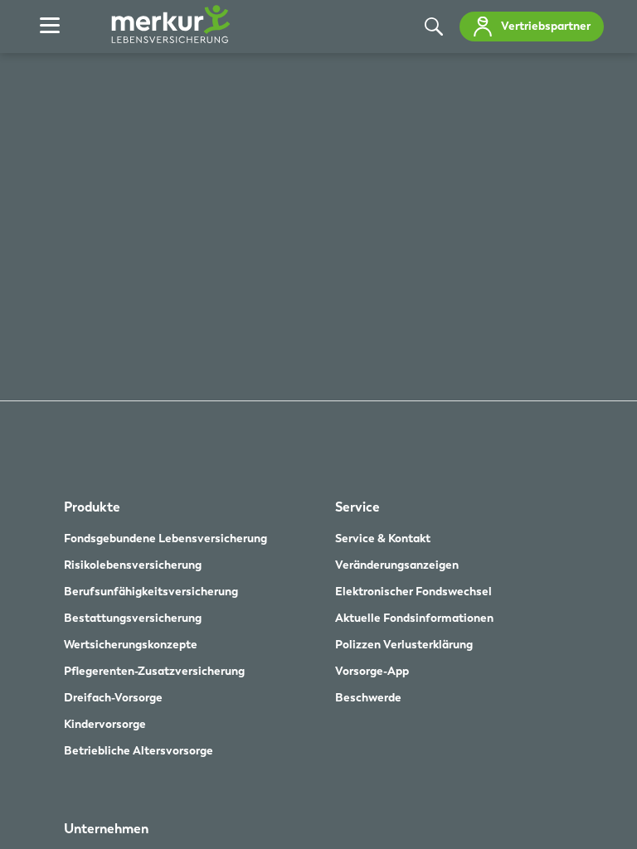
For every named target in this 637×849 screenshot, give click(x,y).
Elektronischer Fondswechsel (413, 591)
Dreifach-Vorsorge (113, 697)
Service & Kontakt (382, 538)
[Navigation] (49, 26)
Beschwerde (368, 697)
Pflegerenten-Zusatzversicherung (154, 670)
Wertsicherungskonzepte (130, 644)
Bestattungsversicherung (133, 617)
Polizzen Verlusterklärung (404, 644)
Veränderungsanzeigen (397, 564)
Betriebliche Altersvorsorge (138, 750)
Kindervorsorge (105, 723)
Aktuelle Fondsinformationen (414, 617)
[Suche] (434, 26)
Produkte (92, 507)
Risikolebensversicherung (133, 564)
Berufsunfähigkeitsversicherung (151, 591)
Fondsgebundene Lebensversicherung (165, 538)
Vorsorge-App (372, 670)
